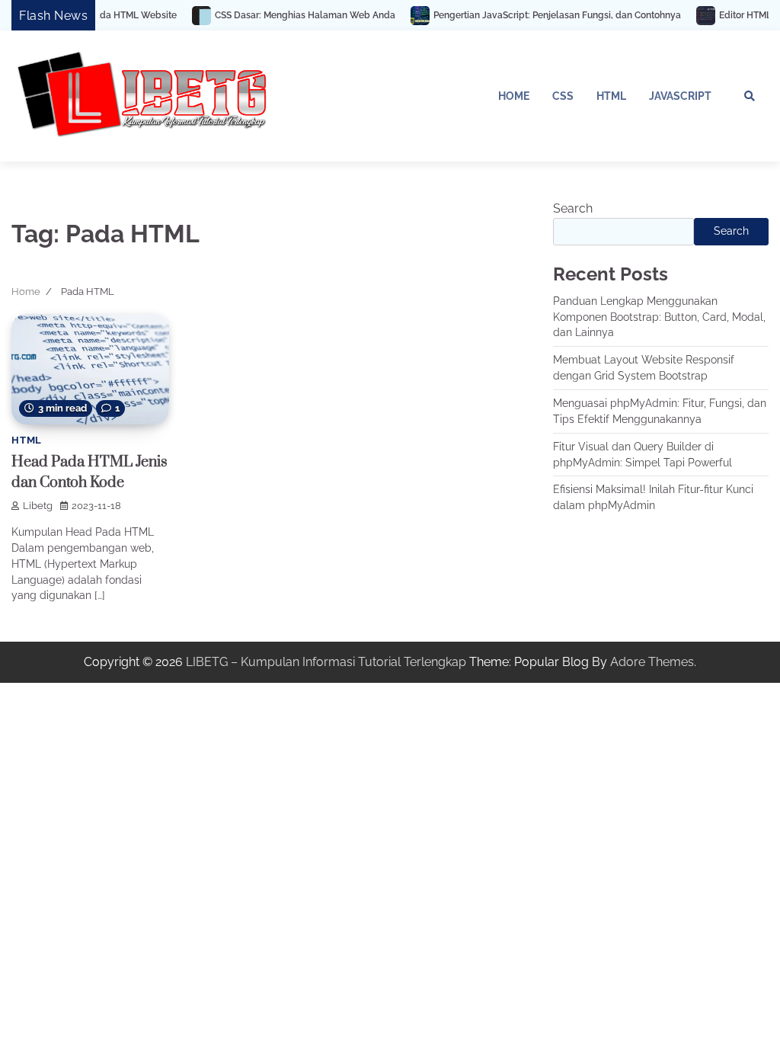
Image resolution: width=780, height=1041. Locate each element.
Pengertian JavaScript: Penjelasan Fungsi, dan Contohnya (536, 15)
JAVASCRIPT (680, 96)
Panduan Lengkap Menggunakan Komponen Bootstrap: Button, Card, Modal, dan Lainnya (659, 317)
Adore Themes (652, 662)
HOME (513, 96)
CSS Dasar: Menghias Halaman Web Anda (283, 15)
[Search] (749, 96)
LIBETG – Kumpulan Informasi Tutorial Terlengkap (326, 662)
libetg (38, 505)
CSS (563, 96)
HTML (611, 96)
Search (573, 208)
